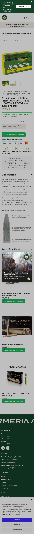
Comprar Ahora (23, 7)
